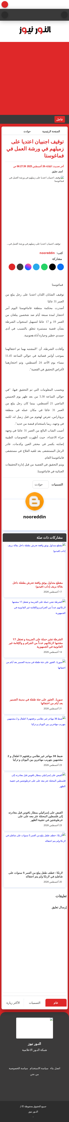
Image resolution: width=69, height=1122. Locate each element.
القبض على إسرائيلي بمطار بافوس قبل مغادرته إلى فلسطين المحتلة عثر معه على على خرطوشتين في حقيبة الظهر (35, 816)
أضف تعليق (57, 171)
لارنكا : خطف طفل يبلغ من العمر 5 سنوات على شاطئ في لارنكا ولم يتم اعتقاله (35, 874)
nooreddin (47, 253)
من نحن (34, 1074)
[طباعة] (12, 267)
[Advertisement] (34, 78)
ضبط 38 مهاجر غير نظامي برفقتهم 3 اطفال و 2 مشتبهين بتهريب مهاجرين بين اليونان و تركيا (35, 757)
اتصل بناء (55, 1068)
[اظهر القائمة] (64, 14)
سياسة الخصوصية (18, 1068)
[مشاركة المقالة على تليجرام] (36, 267)
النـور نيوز (33, 1111)
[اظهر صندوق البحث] (4, 14)
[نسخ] (20, 267)
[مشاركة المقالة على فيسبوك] (60, 267)
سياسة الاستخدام (39, 1068)
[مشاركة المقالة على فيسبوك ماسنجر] (28, 267)
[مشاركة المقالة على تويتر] (52, 267)
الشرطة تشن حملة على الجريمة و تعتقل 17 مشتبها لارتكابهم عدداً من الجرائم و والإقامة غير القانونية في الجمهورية (36, 642)
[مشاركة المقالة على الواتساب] (44, 267)
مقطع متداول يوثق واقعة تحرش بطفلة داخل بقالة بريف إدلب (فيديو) (38, 584)
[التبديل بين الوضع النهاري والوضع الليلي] (4, 4)
